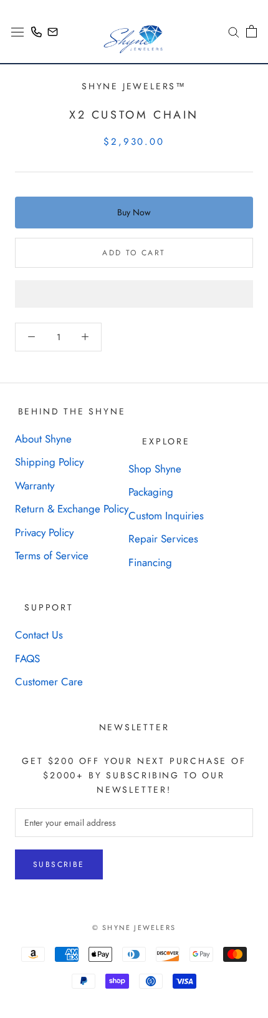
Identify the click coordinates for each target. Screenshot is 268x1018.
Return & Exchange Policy (71, 508)
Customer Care (49, 681)
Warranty (34, 485)
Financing (150, 562)
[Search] (229, 31)
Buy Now (134, 212)
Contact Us (39, 634)
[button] (134, 294)
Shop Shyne (154, 468)
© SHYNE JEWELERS (134, 927)
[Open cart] (251, 31)
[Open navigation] (17, 31)
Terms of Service (52, 555)
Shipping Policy (49, 461)
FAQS (27, 658)
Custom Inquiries (166, 515)
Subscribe (59, 864)
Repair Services (163, 538)
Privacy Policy (44, 532)
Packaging (150, 491)
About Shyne (43, 438)
